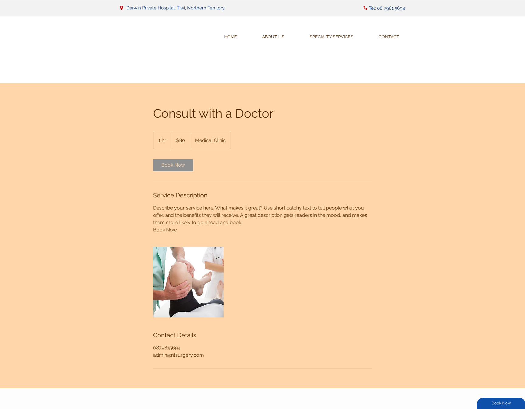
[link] (173, 165)
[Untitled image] (188, 282)
